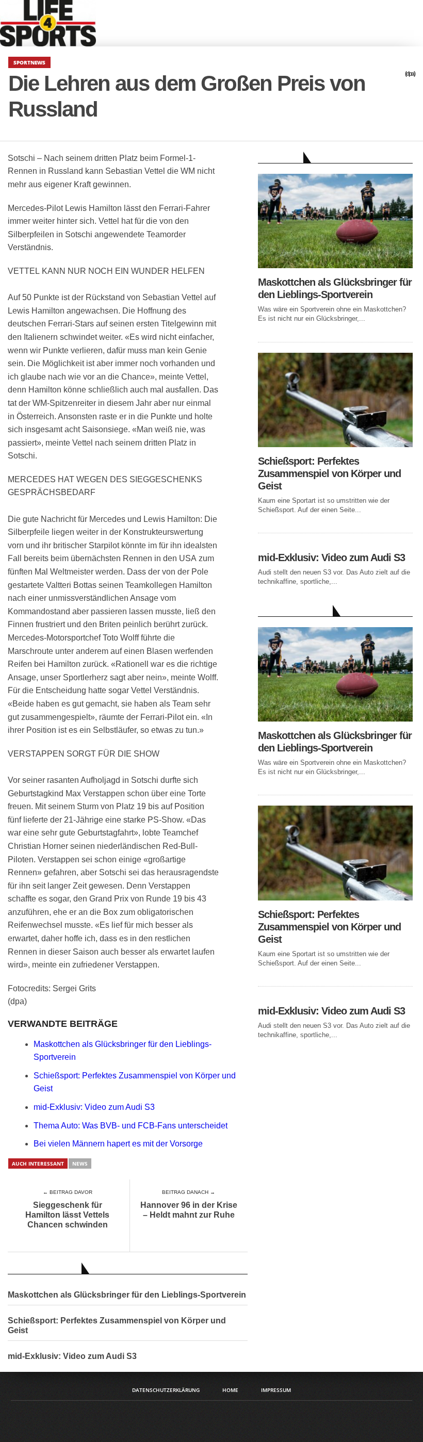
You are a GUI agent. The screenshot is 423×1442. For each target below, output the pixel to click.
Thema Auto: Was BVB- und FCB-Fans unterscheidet (130, 1125)
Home (230, 1389)
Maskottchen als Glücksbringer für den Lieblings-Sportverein (127, 1294)
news (80, 1163)
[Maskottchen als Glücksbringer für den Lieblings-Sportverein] (335, 265)
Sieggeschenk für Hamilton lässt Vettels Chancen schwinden (67, 1215)
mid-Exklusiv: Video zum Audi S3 (94, 1107)
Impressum (276, 1389)
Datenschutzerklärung (166, 1389)
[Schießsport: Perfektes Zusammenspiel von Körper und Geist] (335, 444)
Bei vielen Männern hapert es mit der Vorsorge (118, 1143)
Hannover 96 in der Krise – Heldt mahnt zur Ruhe (188, 1210)
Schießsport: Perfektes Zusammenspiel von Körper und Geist (117, 1325)
